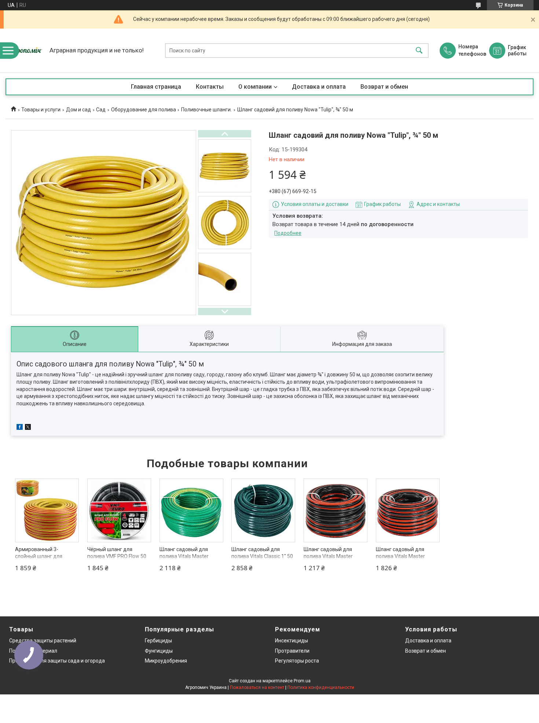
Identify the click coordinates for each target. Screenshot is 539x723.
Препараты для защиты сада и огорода (57, 661)
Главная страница (156, 86)
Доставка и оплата (319, 86)
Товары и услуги (40, 109)
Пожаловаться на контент (257, 687)
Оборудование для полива (143, 109)
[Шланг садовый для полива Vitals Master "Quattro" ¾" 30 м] (408, 510)
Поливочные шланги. (206, 109)
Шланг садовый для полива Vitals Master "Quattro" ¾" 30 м (400, 556)
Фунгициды (159, 651)
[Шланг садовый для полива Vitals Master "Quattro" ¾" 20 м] (335, 510)
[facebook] (19, 428)
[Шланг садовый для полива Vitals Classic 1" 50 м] (263, 510)
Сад (101, 109)
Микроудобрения (166, 661)
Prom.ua (302, 680)
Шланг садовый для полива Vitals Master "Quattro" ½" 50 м (184, 556)
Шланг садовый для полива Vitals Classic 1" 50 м (262, 556)
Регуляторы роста (297, 661)
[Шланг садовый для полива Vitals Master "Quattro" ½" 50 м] (191, 510)
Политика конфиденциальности (320, 687)
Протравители (292, 651)
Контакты (210, 86)
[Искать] (419, 51)
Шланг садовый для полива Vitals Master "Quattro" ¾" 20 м (328, 556)
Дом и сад (78, 109)
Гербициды (158, 640)
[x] (28, 428)
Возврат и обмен (384, 86)
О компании (255, 86)
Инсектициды (291, 640)
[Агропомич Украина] (25, 50)
